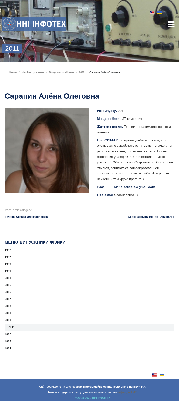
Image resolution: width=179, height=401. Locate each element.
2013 (8, 341)
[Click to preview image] (47, 150)
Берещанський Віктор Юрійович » (151, 217)
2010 (8, 320)
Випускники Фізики (61, 72)
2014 (8, 348)
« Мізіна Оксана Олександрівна (26, 217)
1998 (8, 264)
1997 (8, 257)
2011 (81, 72)
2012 (8, 334)
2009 (8, 313)
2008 (8, 306)
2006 (8, 292)
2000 (8, 278)
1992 (8, 250)
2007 (8, 299)
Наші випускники (33, 72)
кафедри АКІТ (127, 392)
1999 (8, 271)
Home (13, 72)
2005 (8, 285)
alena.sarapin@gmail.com (134, 187)
